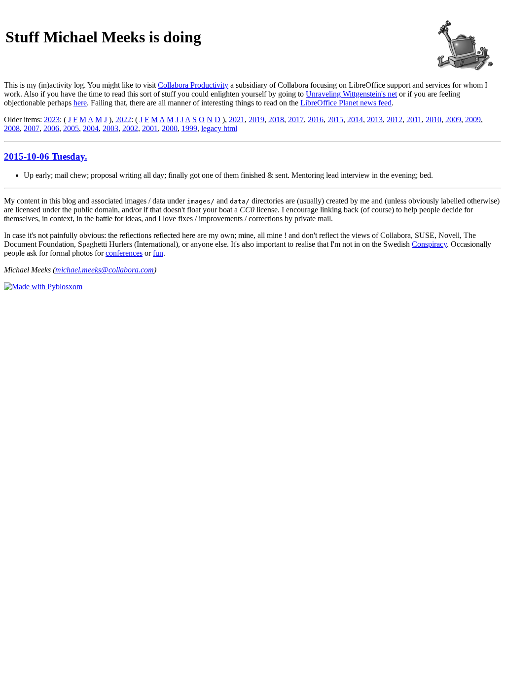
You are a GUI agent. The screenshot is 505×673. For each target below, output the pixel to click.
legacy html (219, 128)
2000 (170, 128)
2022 (123, 119)
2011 (414, 119)
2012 (394, 119)
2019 (256, 119)
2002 (130, 128)
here (80, 103)
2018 (276, 119)
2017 (296, 119)
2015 (335, 119)
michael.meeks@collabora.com (104, 270)
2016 (316, 119)
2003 (110, 128)
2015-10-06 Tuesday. (45, 156)
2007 (31, 128)
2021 (237, 119)
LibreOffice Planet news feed (346, 103)
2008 (12, 128)
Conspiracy (429, 244)
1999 (189, 128)
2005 (71, 128)
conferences (124, 253)
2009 (453, 119)
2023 (52, 119)
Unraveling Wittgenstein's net (351, 94)
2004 (91, 128)
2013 (375, 119)
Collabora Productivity (193, 85)
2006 (51, 128)
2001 (150, 128)
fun (158, 253)
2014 (355, 119)
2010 (433, 119)
